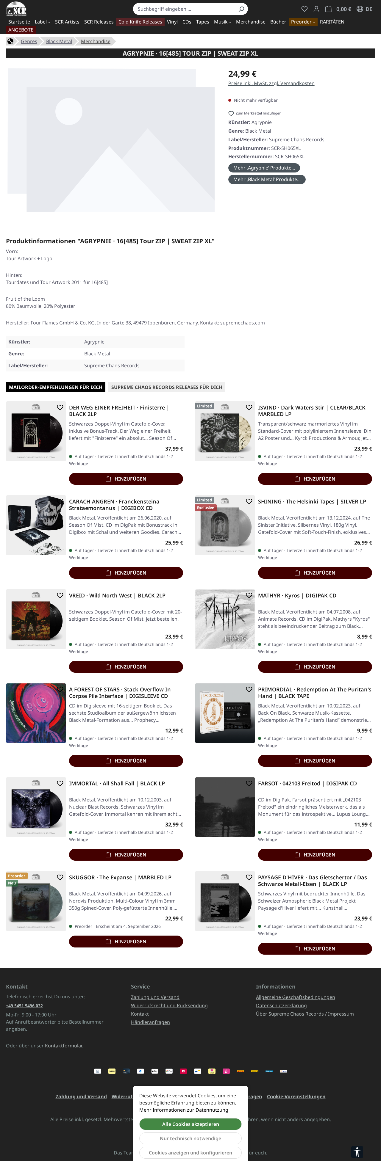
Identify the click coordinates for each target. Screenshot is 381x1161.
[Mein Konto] (316, 9)
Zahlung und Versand (155, 997)
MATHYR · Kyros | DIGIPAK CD (297, 595)
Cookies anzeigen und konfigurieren (190, 1152)
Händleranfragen (150, 1022)
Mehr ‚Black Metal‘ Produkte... (267, 179)
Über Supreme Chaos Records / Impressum (305, 1014)
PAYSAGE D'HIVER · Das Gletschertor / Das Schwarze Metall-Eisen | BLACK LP (312, 880)
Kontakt (140, 1014)
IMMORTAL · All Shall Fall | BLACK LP (117, 783)
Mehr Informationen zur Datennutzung (183, 1110)
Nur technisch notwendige (190, 1138)
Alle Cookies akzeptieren (190, 1124)
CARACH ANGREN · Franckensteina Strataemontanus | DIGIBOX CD (114, 504)
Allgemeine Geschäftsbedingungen (295, 997)
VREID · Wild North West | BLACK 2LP (117, 595)
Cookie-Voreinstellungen (296, 1096)
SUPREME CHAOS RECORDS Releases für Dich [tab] (166, 387)
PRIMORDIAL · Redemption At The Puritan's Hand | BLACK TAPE (314, 692)
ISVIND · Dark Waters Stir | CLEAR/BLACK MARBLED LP (312, 410)
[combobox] (184, 9)
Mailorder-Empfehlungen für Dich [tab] (55, 387)
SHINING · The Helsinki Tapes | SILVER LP (312, 501)
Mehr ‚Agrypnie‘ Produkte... (264, 167)
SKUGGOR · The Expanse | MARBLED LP (120, 877)
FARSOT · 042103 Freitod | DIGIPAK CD (307, 783)
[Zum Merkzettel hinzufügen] (59, 407)
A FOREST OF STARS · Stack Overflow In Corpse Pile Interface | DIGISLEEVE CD (120, 692)
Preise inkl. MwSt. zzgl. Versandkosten (271, 83)
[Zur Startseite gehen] (16, 9)
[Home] (10, 40)
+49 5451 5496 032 (24, 1005)
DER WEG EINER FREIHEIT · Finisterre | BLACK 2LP (119, 410)
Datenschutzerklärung (281, 1005)
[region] (111, 142)
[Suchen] (241, 9)
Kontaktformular (63, 1045)
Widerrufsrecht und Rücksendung (169, 1005)
